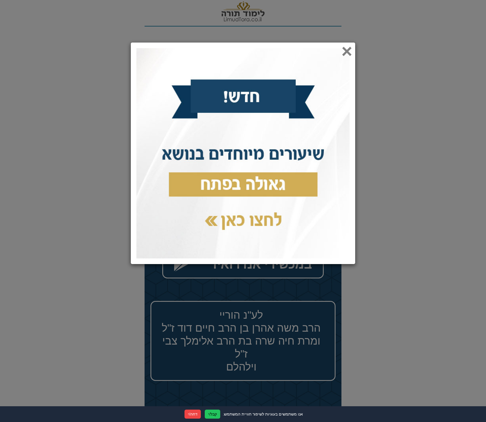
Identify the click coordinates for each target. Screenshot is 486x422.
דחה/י (192, 414)
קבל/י (212, 414)
